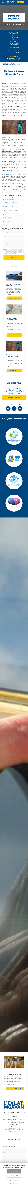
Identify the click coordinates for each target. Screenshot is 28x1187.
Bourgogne (7, 215)
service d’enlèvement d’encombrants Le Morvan (14, 173)
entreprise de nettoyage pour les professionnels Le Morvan (14, 138)
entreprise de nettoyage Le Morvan (15, 149)
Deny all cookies (14, 1175)
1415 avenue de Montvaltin (14, 59)
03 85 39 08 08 (14, 41)
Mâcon (6, 224)
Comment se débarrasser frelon (11, 203)
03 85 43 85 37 (14, 49)
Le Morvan (11, 63)
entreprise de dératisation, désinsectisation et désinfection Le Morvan (14, 184)
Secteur (6, 63)
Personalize (14, 1180)
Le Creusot (7, 220)
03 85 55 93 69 (14, 56)
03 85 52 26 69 (14, 34)
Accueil (2, 63)
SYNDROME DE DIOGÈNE (10, 1074)
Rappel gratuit (20, 2)
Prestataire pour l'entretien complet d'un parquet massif (14, 356)
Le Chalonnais (7, 218)
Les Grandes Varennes (14, 51)
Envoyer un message (14, 397)
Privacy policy (14, 1183)
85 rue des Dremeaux (14, 36)
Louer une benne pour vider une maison (14, 284)
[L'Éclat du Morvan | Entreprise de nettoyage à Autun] (3, 2)
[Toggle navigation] (26, 2)
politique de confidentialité (11, 253)
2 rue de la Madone (14, 44)
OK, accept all (14, 1171)
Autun (6, 214)
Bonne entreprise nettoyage (10, 199)
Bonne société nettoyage (9, 200)
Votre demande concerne (8, 1146)
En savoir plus (14, 298)
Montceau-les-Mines (8, 225)
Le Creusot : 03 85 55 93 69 (14, 1131)
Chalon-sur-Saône (8, 217)
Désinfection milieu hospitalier (10, 205)
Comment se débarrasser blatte (11, 202)
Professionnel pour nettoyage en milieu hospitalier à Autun (11, 319)
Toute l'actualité (15, 1088)
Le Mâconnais (7, 221)
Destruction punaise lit (9, 206)
